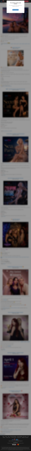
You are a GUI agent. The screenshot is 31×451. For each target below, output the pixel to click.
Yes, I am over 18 (15, 9)
